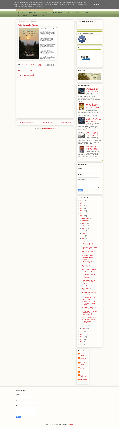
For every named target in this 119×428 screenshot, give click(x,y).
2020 (82, 216)
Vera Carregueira (83, 375)
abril (83, 238)
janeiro (84, 328)
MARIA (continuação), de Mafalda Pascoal (89, 256)
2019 (82, 331)
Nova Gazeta (82, 368)
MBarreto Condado (83, 359)
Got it (104, 4)
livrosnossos (83, 380)
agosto (84, 228)
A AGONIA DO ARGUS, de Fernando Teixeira (89, 248)
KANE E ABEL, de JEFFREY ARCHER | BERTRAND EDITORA (92, 148)
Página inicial (47, 122)
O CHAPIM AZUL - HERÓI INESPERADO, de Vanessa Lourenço (89, 313)
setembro (85, 225)
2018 (82, 334)
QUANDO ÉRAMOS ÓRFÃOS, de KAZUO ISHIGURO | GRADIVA (92, 105)
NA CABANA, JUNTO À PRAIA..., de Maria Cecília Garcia (88, 276)
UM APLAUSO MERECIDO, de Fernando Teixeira (88, 261)
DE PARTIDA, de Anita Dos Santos (88, 298)
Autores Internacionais (82, 12)
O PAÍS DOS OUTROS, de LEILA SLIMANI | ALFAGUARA (93, 134)
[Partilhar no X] (50, 65)
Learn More (96, 4)
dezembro (85, 218)
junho (84, 233)
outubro (84, 223)
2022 (82, 211)
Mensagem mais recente (26, 122)
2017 (82, 337)
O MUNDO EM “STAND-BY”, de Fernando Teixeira (89, 281)
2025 (82, 203)
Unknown (83, 372)
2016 (82, 339)
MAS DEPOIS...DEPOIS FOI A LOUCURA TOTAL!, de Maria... (88, 321)
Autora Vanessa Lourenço (89, 286)
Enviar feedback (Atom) (48, 128)
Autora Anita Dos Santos (89, 269)
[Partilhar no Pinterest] (53, 65)
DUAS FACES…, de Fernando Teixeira (88, 244)
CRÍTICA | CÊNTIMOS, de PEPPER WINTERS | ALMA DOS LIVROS (93, 90)
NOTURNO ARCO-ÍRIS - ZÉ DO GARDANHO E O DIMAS (89, 303)
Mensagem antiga (66, 122)
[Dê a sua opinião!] (48, 65)
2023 (82, 208)
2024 (82, 205)
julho (83, 231)
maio (83, 236)
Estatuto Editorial (32, 12)
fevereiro (84, 326)
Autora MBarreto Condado (86, 266)
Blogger (71, 424)
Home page (21, 12)
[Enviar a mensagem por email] (46, 65)
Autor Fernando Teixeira (89, 272)
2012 (82, 344)
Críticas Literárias (57, 12)
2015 (82, 342)
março (84, 241)
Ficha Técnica (45, 12)
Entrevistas (69, 12)
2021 (82, 213)
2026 (82, 200)
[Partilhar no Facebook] (51, 65)
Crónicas (44, 15)
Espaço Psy (35, 15)
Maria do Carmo (82, 363)
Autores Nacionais (23, 15)
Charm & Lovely (82, 354)
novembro (85, 220)
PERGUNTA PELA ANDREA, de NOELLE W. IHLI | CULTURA (93, 119)
